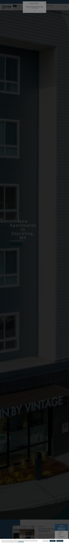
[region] (34, 541)
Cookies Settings (45, 540)
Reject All (52, 540)
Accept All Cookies (60, 540)
